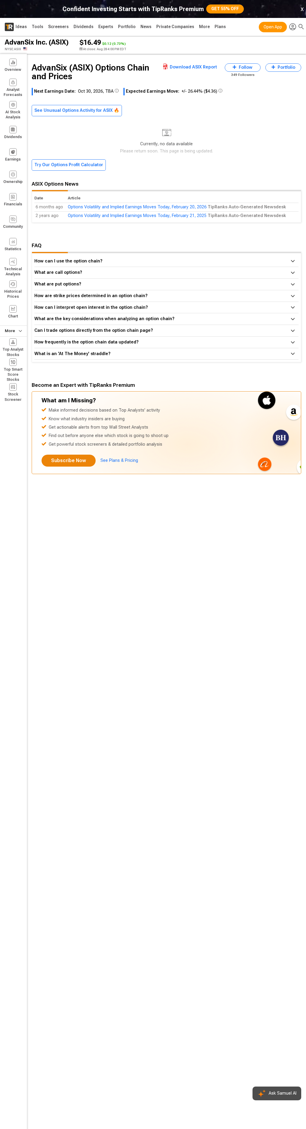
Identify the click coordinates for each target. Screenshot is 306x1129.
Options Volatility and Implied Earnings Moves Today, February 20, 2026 (137, 207)
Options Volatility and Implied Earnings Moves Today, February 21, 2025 (137, 215)
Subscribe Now (68, 460)
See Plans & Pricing (119, 460)
